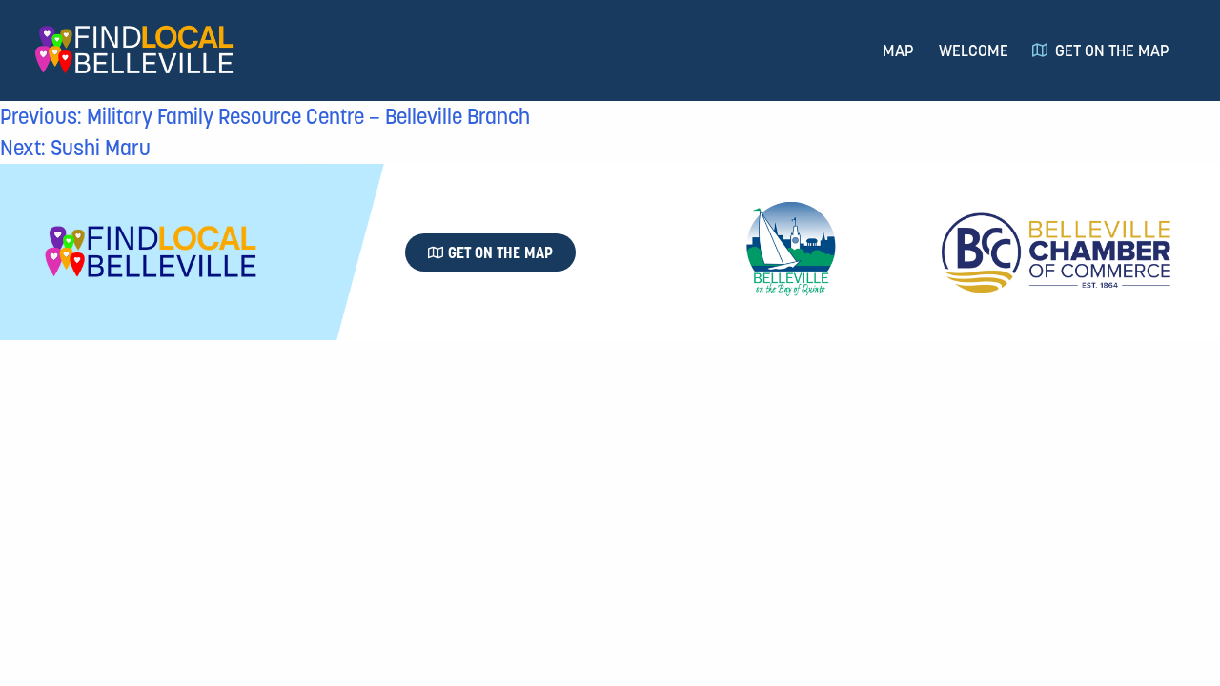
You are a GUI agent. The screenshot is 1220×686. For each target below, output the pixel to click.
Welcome (973, 50)
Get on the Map (1112, 50)
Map (898, 50)
